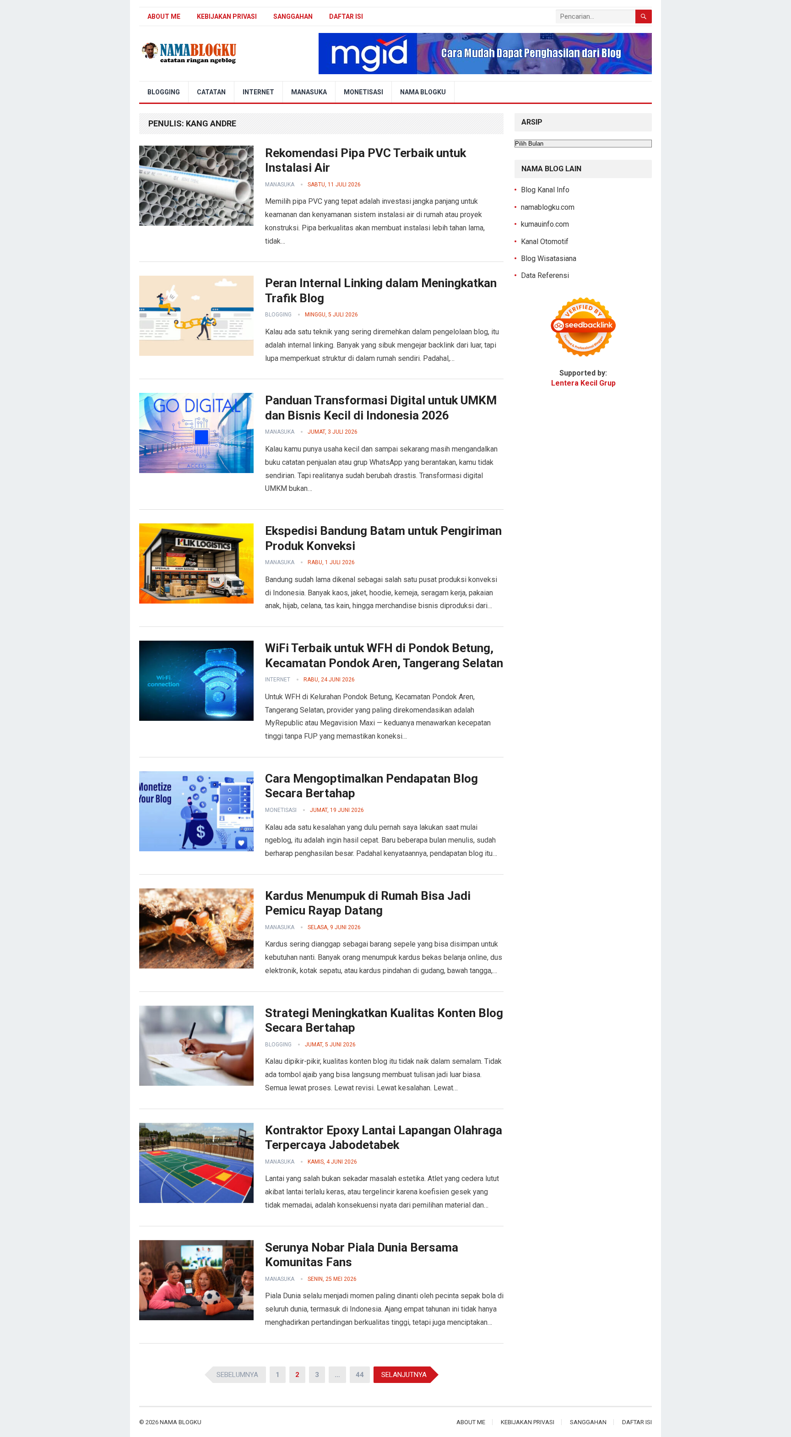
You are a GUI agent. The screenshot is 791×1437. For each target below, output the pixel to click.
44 (360, 1375)
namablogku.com (547, 207)
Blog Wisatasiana (548, 258)
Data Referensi (545, 275)
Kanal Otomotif (545, 241)
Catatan (211, 92)
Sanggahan (293, 16)
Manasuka (309, 92)
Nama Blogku (423, 92)
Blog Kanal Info (545, 189)
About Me (163, 16)
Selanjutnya (404, 1375)
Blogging (163, 92)
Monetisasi (363, 92)
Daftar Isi (346, 16)
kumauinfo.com (545, 224)
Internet (258, 92)
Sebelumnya (237, 1375)
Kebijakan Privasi (227, 16)
